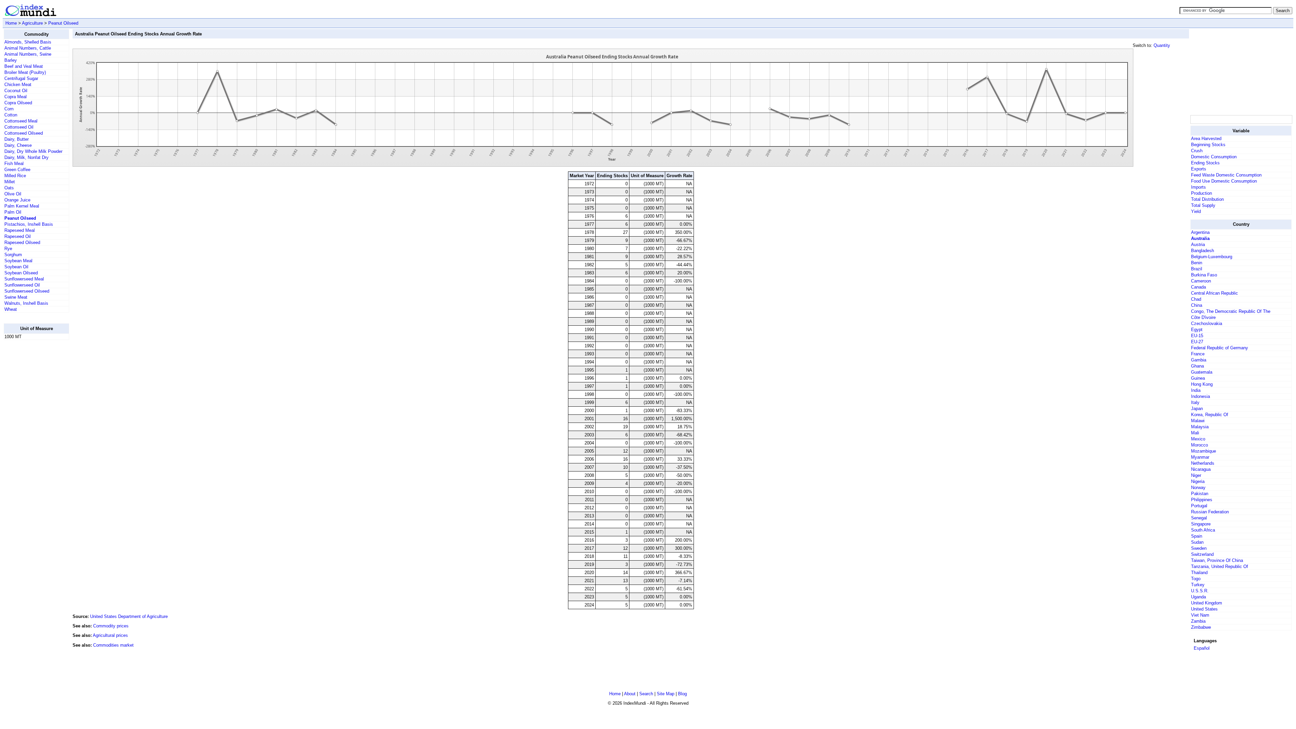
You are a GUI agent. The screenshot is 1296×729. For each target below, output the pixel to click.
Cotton (10, 114)
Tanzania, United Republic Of (1219, 566)
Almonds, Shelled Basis (27, 42)
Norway (1198, 487)
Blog (682, 693)
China (1196, 305)
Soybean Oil (16, 266)
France (1198, 353)
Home (11, 23)
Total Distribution (1207, 199)
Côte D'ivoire (1203, 317)
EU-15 (1197, 335)
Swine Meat (15, 297)
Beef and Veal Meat (23, 66)
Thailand (1199, 572)
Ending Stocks (1205, 162)
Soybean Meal (18, 260)
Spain (1196, 536)
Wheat (10, 309)
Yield (1196, 211)
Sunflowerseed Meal (24, 278)
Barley (10, 60)
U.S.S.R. (1200, 590)
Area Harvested (1206, 138)
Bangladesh (1202, 250)
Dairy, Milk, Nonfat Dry (26, 157)
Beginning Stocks (1208, 144)
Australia (1200, 238)
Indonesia (1200, 396)
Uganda (1198, 596)
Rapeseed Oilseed (22, 242)
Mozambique (1203, 451)
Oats (9, 187)
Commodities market (113, 645)
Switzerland (1202, 554)
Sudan (1197, 542)
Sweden (1199, 548)
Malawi (1198, 420)
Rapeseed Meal (19, 230)
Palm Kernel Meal (21, 206)
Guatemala (1201, 372)
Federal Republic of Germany (1219, 347)
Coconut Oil (15, 90)
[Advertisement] (31, 446)
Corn (9, 108)
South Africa (1203, 530)
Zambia (1198, 621)
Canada (1198, 287)
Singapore (1201, 523)
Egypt (1197, 329)
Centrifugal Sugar (21, 78)
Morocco (1199, 445)
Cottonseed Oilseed (23, 133)
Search (646, 693)
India (1195, 390)
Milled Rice (15, 175)
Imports (1198, 187)
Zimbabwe (1201, 627)
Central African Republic (1214, 293)
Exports (1198, 168)
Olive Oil (12, 193)
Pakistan (1199, 493)
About (630, 693)
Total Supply (1203, 205)
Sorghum (13, 254)
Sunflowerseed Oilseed (26, 291)
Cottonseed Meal (20, 121)
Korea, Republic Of (1209, 414)
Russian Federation (1210, 511)
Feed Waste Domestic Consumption (1226, 175)
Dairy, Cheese (18, 145)
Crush (1197, 150)
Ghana (1197, 366)
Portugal (1199, 505)
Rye (8, 248)
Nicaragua (1201, 469)
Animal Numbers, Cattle (27, 48)
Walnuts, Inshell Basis (26, 303)
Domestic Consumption (1214, 156)
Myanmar (1200, 457)
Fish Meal (14, 163)
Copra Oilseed (18, 102)
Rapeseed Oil (17, 236)
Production (1201, 193)
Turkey (1198, 584)
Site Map (665, 693)
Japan (1197, 408)
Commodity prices (111, 625)
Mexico (1198, 438)
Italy (1195, 402)
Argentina (1200, 232)
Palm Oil (12, 212)
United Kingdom (1206, 602)
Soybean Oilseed (21, 272)
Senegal (1199, 517)
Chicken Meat (17, 84)
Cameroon (1201, 281)
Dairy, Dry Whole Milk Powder (33, 151)
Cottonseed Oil (18, 127)
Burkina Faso (1204, 274)
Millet (9, 181)
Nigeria (1198, 481)
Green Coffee (17, 169)
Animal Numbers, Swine (27, 54)
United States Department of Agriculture (129, 616)
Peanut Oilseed (63, 23)
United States (1204, 609)
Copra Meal (15, 96)
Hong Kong (1202, 384)
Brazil (1196, 268)
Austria (1198, 244)
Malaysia (1200, 426)
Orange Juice (17, 199)
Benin (1196, 262)
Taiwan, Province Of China (1217, 560)
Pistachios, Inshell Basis (28, 224)
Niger (1196, 475)
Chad (1196, 299)
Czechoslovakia (1206, 323)
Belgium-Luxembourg (1211, 256)
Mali (1195, 432)
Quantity (1162, 45)
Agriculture (32, 23)
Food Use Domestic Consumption (1224, 181)
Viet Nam (1200, 615)
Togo (1195, 578)
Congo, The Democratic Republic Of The (1230, 311)
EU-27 (1197, 341)
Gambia (1198, 359)
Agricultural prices (110, 635)
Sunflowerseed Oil (22, 285)
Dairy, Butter (16, 139)
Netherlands (1202, 463)
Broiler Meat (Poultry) (25, 72)
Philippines (1201, 499)
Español (1202, 648)
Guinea (1198, 378)
